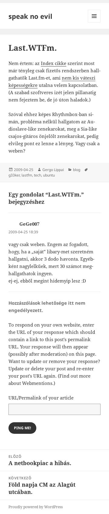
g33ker (14, 175)
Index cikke (53, 63)
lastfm (26, 175)
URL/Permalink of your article (41, 398)
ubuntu (49, 175)
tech (37, 175)
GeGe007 (29, 224)
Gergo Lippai (53, 169)
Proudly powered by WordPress (35, 506)
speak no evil (30, 16)
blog (76, 169)
